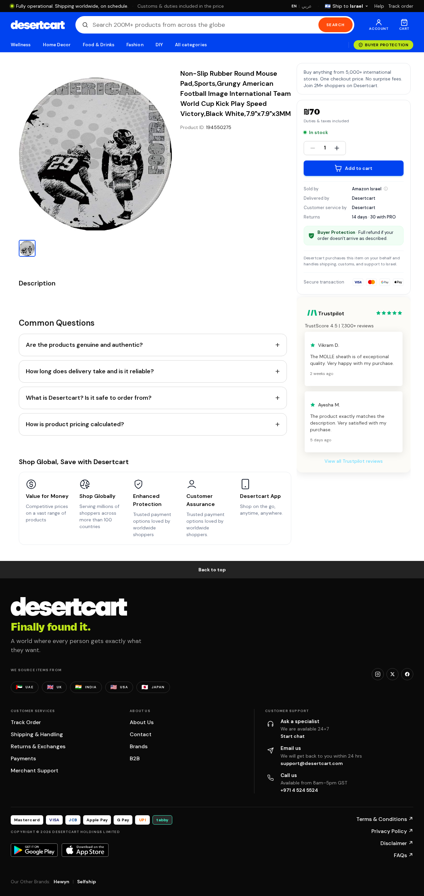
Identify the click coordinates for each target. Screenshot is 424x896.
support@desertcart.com (312, 763)
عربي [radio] (307, 6)
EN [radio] (294, 6)
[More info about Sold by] (386, 189)
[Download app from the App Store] (85, 850)
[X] (392, 674)
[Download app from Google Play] (34, 850)
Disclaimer (396, 843)
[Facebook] (407, 674)
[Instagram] (378, 674)
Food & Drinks (98, 45)
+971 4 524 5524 (299, 790)
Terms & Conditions (384, 819)
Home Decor (57, 45)
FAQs (403, 855)
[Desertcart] (38, 24)
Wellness (21, 45)
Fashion (134, 45)
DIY (159, 45)
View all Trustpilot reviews (353, 461)
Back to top (212, 570)
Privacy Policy (392, 831)
